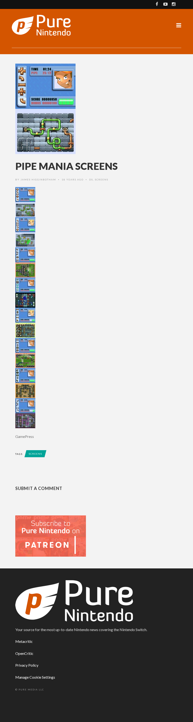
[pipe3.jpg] (96, 292)
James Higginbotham (38, 179)
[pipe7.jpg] (96, 413)
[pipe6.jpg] (96, 383)
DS (91, 179)
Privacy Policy (26, 665)
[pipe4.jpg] (96, 323)
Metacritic (24, 641)
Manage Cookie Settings (35, 677)
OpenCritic (24, 653)
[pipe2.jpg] (96, 262)
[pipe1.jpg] (96, 232)
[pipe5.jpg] (96, 353)
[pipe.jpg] (96, 202)
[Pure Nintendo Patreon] (50, 536)
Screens (101, 179)
